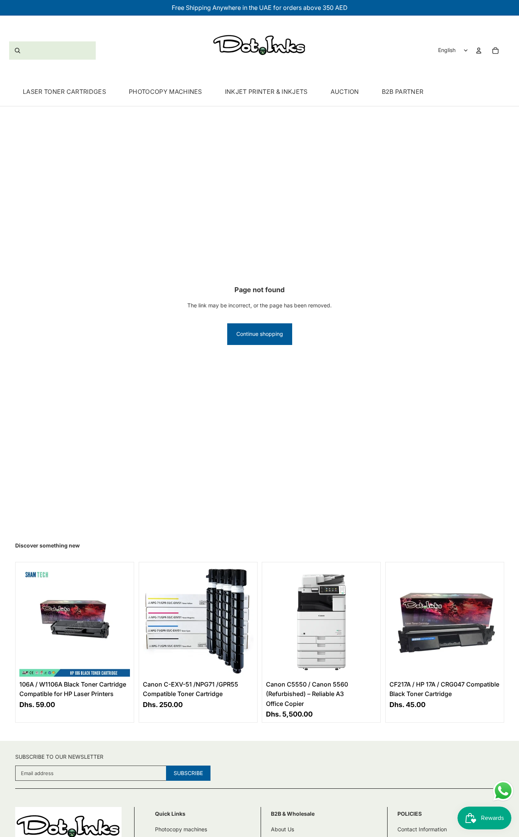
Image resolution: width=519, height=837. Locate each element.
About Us (282, 829)
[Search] (52, 50)
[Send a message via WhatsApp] (503, 791)
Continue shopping (259, 334)
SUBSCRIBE (188, 773)
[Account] (478, 50)
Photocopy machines (181, 829)
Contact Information (422, 829)
